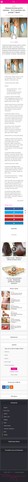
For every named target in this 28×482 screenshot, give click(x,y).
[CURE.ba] (13, 1)
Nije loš (6, 358)
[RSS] (11, 387)
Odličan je (7, 351)
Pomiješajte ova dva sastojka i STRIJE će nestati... (15, 301)
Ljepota (14, 6)
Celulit (6, 205)
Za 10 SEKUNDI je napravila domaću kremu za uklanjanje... (16, 308)
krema (10, 205)
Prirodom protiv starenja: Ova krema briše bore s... (16, 294)
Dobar (6, 355)
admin (16, 15)
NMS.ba (12, 472)
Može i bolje (8, 362)
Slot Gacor (7, 474)
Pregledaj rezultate (14, 371)
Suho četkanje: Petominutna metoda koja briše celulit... (16, 314)
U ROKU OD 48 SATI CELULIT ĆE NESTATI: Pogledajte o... (16, 321)
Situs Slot (3, 474)
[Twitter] (7, 387)
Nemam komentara (9, 365)
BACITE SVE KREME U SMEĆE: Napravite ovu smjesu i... (16, 327)
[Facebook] (4, 387)
